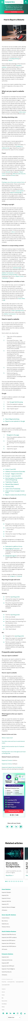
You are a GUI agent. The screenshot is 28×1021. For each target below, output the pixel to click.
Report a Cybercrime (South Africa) (15, 495)
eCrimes (13, 175)
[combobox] (22, 2)
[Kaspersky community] (21, 1013)
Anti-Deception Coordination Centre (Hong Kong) (14, 479)
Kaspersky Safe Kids (6, 901)
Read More (9, 875)
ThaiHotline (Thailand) (11, 482)
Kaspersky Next (5, 957)
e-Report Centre (19, 276)
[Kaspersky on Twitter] (7, 1013)
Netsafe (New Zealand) (12, 484)
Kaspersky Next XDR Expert (8, 966)
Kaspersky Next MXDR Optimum (9, 946)
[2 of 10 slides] (8, 881)
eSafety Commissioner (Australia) (15, 471)
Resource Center (4, 1000)
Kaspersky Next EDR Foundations (9, 937)
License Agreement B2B (5, 984)
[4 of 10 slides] (11, 881)
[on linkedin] (16, 826)
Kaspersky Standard (6, 892)
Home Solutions (6, 889)
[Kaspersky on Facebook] (3, 1013)
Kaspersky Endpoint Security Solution (12, 767)
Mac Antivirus (5, 920)
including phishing (14, 58)
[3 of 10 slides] (9, 881)
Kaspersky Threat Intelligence (8, 968)
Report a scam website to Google (15, 421)
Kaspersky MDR (5, 963)
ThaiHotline (5, 278)
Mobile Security (5, 923)
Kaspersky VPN (5, 904)
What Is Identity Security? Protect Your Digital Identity (13, 865)
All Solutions (4, 910)
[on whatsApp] (21, 826)
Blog (2, 997)
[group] (14, 863)
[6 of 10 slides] (15, 881)
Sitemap (3, 1006)
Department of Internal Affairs (10, 274)
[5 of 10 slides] (13, 881)
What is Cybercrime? (7, 738)
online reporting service (18, 310)
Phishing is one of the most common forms (13, 182)
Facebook (19, 576)
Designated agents (11, 556)
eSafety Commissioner (8, 273)
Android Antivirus (5, 917)
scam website (20, 191)
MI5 (4, 300)
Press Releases (4, 1003)
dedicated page (17, 267)
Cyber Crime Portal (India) (12, 488)
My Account (26, 2)
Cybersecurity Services (7, 960)
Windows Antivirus (6, 926)
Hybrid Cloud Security (6, 971)
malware (10, 60)
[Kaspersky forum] (25, 1013)
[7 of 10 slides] (17, 881)
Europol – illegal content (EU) (13, 474)
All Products (4, 949)
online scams (22, 112)
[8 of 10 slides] (18, 881)
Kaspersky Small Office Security (9, 934)
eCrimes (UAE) (9, 486)
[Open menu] (2, 2)
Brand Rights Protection (12, 548)
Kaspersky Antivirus (7, 764)
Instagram (12, 576)
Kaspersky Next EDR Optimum (8, 940)
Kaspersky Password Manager (8, 907)
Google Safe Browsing (16, 402)
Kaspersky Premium (7, 760)
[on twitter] (12, 826)
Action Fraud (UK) (10, 469)
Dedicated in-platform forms (13, 546)
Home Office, (21, 298)
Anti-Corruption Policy (11, 981)
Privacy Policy (4, 981)
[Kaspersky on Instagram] (18, 1013)
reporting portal (14, 597)
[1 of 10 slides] (6, 881)
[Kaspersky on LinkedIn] (10, 1013)
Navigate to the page (13, 435)
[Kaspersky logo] (10, 2)
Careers (3, 1009)
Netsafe (8, 172)
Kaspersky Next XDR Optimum (8, 943)
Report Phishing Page (16, 192)
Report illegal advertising (12, 419)
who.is (13, 232)
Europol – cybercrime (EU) (13, 476)
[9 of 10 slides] (20, 881)
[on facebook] (7, 826)
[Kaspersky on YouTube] (14, 1013)
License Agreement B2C (20, 981)
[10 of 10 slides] (22, 881)
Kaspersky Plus (5, 895)
